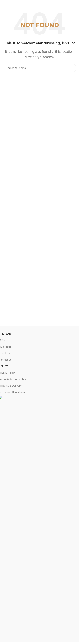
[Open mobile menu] (75, 2)
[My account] (77, 2)
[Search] (72, 68)
